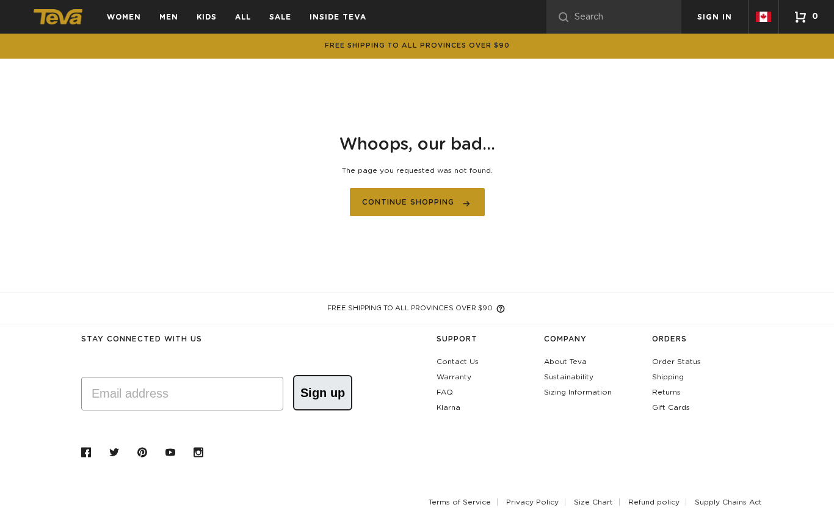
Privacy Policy (532, 502)
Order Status (676, 361)
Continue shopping (408, 202)
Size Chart (593, 502)
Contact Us (458, 361)
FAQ (445, 392)
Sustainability (568, 377)
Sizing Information (578, 392)
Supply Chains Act (728, 502)
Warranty (454, 377)
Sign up (322, 392)
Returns (666, 392)
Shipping (668, 377)
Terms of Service (460, 502)
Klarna (448, 407)
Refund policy (654, 502)
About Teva (565, 361)
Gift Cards (671, 407)
